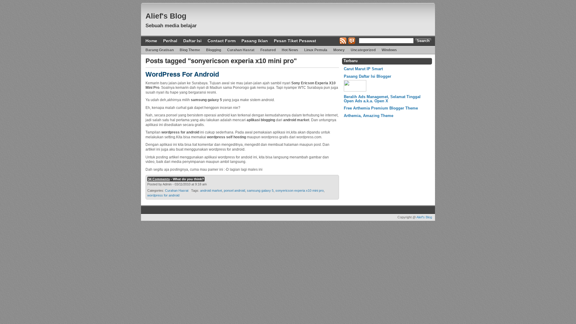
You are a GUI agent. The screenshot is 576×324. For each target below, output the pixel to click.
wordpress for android (163, 195)
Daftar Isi (192, 40)
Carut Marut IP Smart (363, 69)
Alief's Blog (166, 16)
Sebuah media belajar (171, 25)
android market (211, 190)
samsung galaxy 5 (260, 190)
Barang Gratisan (160, 50)
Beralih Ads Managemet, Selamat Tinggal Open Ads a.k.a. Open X (382, 98)
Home (151, 40)
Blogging (213, 50)
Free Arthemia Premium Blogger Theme (381, 108)
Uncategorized (363, 50)
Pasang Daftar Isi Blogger (367, 76)
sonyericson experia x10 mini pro (299, 190)
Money (339, 50)
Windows (389, 50)
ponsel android (234, 190)
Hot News (290, 50)
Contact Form (222, 40)
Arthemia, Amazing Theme (368, 115)
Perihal (170, 40)
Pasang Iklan (255, 40)
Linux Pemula (315, 50)
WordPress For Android (182, 74)
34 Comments (159, 179)
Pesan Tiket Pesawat (295, 40)
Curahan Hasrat (240, 50)
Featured (268, 50)
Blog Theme (190, 50)
